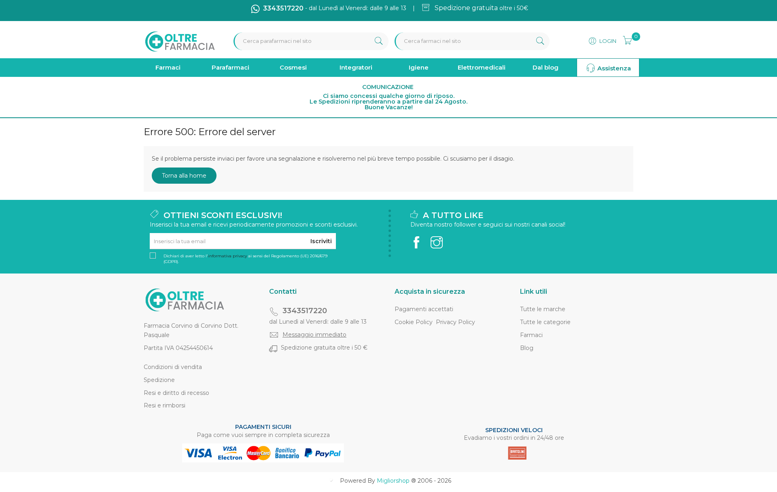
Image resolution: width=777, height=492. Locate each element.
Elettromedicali (481, 67)
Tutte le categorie (545, 322)
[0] (624, 39)
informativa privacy (227, 256)
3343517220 (304, 310)
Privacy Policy (455, 322)
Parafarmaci (230, 67)
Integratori (356, 67)
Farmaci (167, 67)
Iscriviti (321, 241)
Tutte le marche (542, 309)
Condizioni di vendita (173, 367)
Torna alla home (184, 175)
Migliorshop (393, 480)
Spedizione (159, 380)
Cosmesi (293, 67)
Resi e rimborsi (164, 405)
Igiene (419, 67)
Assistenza (613, 68)
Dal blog (545, 67)
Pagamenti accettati (424, 309)
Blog (526, 348)
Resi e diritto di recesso (176, 393)
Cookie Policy (414, 322)
